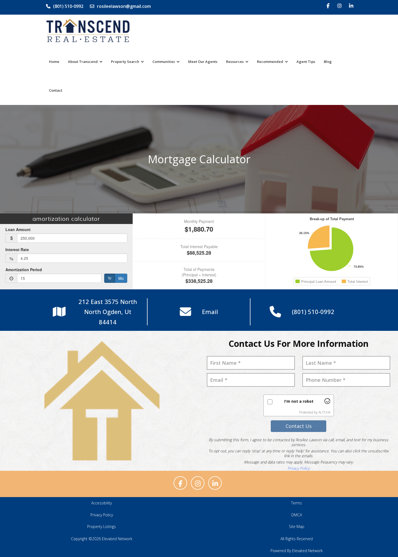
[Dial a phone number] (275, 312)
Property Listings (101, 526)
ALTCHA (324, 412)
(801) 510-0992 (68, 6)
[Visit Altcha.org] (327, 402)
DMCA (296, 514)
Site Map (296, 526)
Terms (296, 502)
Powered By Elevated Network (296, 550)
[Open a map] (59, 312)
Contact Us (299, 426)
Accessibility (101, 502)
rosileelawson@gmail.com (124, 6)
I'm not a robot (299, 401)
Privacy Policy (298, 468)
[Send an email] (185, 312)
